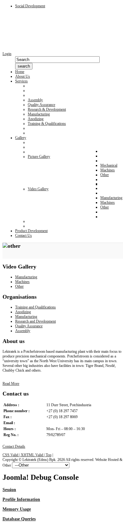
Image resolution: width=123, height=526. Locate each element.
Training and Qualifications (35, 307)
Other (19, 286)
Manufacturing (26, 277)
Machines (22, 282)
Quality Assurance (29, 326)
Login (7, 54)
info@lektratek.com (61, 423)
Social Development (30, 6)
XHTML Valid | (33, 455)
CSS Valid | (12, 455)
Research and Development (35, 321)
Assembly (22, 331)
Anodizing (23, 312)
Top (48, 455)
